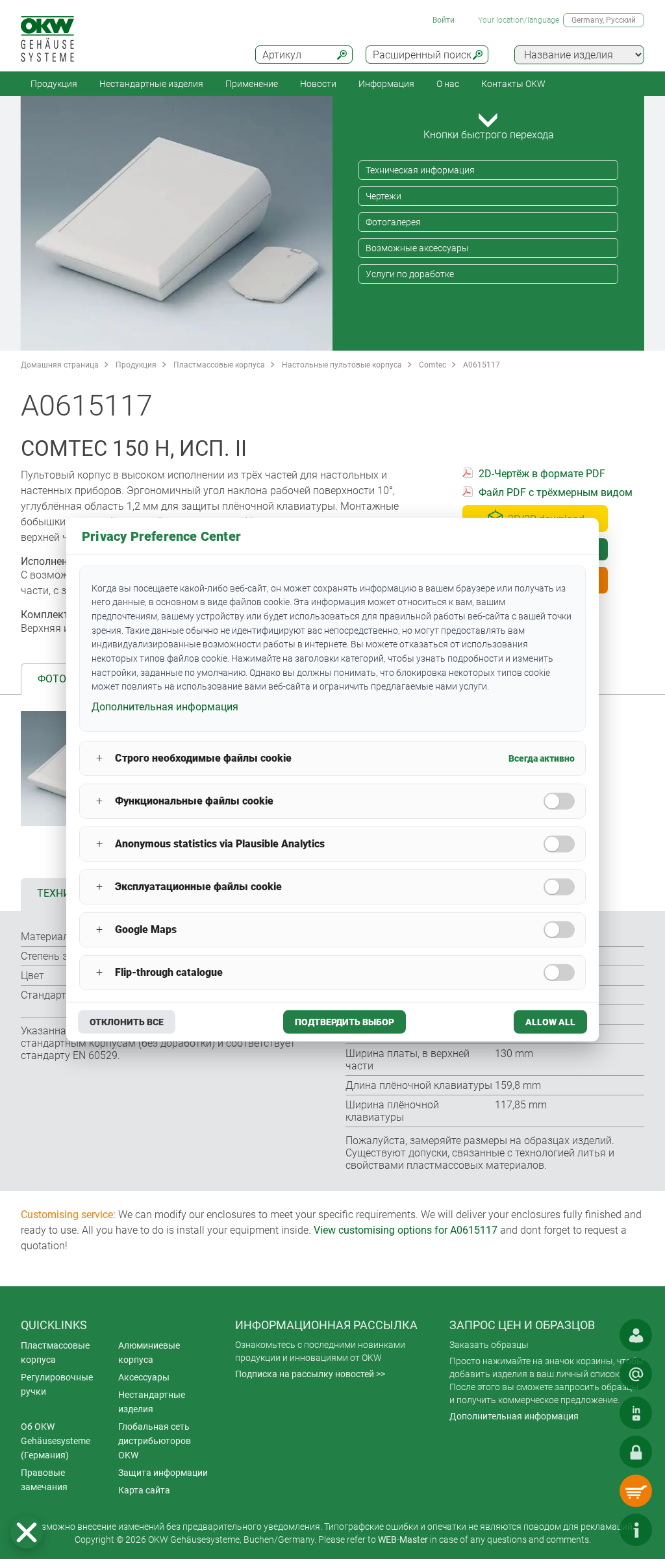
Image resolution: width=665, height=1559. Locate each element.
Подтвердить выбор (344, 1022)
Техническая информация (420, 170)
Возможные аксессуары (417, 248)
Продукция (54, 84)
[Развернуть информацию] (636, 1530)
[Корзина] (636, 1491)
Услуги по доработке (410, 274)
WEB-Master (403, 1539)
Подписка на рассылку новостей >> (310, 1374)
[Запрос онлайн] (636, 1374)
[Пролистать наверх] (597, 1530)
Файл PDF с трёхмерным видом (556, 492)
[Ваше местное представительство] (636, 1335)
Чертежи (383, 196)
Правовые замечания (44, 1479)
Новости (318, 84)
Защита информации (163, 1472)
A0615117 (481, 364)
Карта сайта (144, 1490)
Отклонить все (127, 1022)
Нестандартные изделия (151, 84)
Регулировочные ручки (57, 1384)
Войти (444, 20)
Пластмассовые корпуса (219, 364)
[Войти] (636, 1452)
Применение (251, 84)
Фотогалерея (393, 222)
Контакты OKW (513, 84)
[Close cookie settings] (26, 1532)
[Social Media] (636, 1413)
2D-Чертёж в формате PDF (542, 474)
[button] (26, 1532)
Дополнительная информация (514, 1416)
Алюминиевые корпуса (149, 1352)
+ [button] (99, 758)
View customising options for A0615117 (405, 1230)
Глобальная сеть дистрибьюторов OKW (154, 1440)
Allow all (550, 1022)
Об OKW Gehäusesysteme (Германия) (55, 1440)
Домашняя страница (60, 364)
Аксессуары (143, 1377)
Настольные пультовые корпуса (342, 364)
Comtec (432, 364)
